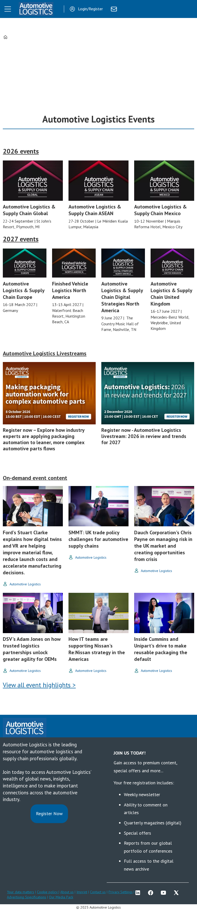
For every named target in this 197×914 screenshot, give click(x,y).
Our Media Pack (61, 897)
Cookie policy (47, 892)
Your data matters (20, 892)
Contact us (98, 892)
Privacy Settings (121, 892)
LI (139, 893)
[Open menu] (8, 9)
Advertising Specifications (26, 897)
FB (151, 893)
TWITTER (177, 893)
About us (67, 892)
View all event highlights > (39, 685)
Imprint (81, 892)
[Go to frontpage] (35, 9)
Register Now (49, 813)
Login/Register (90, 8)
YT (164, 893)
